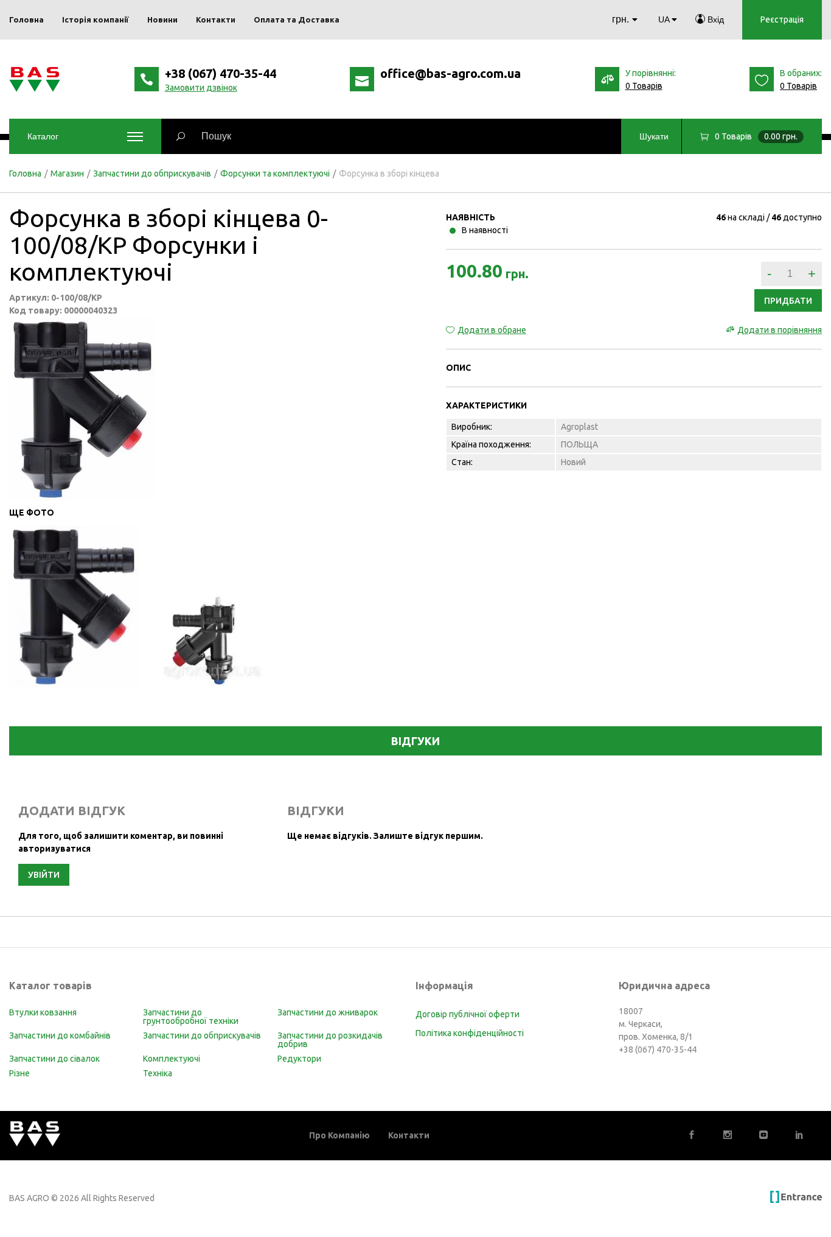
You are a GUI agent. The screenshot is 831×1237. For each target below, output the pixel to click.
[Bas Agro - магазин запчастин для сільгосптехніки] (34, 79)
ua (664, 19)
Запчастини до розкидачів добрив (330, 1040)
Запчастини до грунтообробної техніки (190, 1016)
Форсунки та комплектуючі (275, 173)
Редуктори (299, 1059)
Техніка (157, 1073)
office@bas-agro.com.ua (450, 73)
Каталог (42, 136)
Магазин (67, 173)
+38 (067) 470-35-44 (220, 73)
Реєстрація (782, 19)
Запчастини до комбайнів (60, 1035)
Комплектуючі (171, 1059)
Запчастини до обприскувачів (152, 173)
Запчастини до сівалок (54, 1059)
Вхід (714, 19)
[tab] (415, 740)
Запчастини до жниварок (327, 1012)
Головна (25, 173)
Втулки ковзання (43, 1012)
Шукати (654, 136)
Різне (19, 1073)
